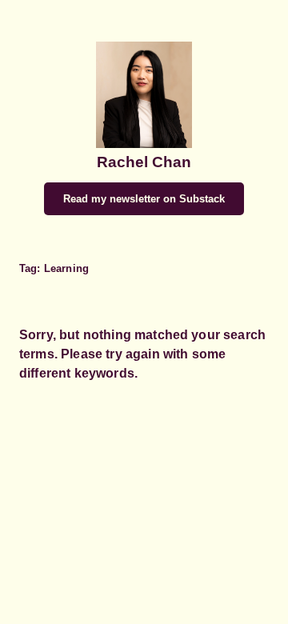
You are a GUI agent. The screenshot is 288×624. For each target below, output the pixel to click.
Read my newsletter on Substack (144, 199)
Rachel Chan (144, 162)
